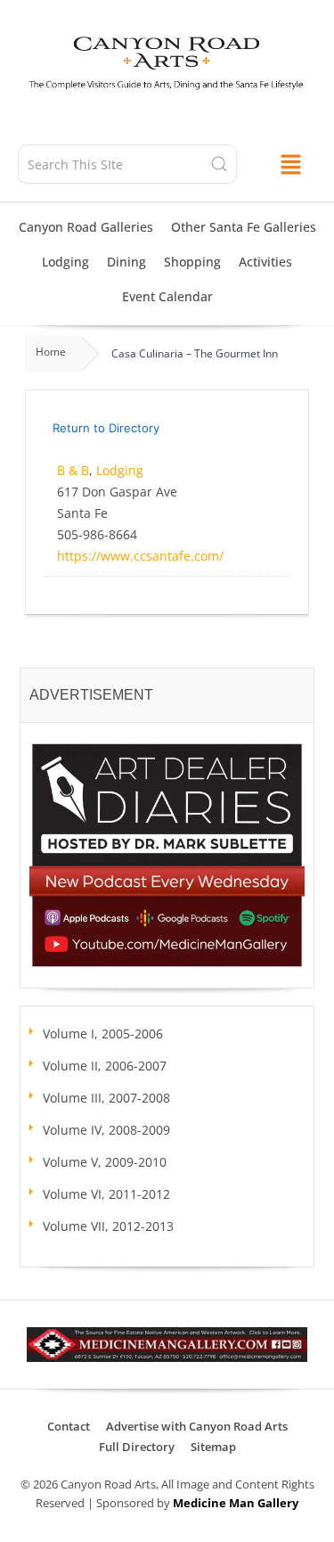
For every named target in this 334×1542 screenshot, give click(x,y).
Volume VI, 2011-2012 (106, 1193)
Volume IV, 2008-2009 (106, 1129)
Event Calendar (167, 296)
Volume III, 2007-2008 (106, 1097)
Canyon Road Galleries (86, 226)
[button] (290, 164)
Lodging (65, 261)
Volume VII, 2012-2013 (108, 1226)
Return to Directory (106, 428)
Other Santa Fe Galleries (243, 226)
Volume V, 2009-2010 (105, 1161)
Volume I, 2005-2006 (103, 1033)
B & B (73, 470)
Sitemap (213, 1447)
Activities (265, 261)
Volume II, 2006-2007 (105, 1065)
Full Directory (137, 1447)
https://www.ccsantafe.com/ (140, 555)
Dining (126, 261)
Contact (68, 1426)
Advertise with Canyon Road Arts (197, 1426)
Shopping (192, 261)
